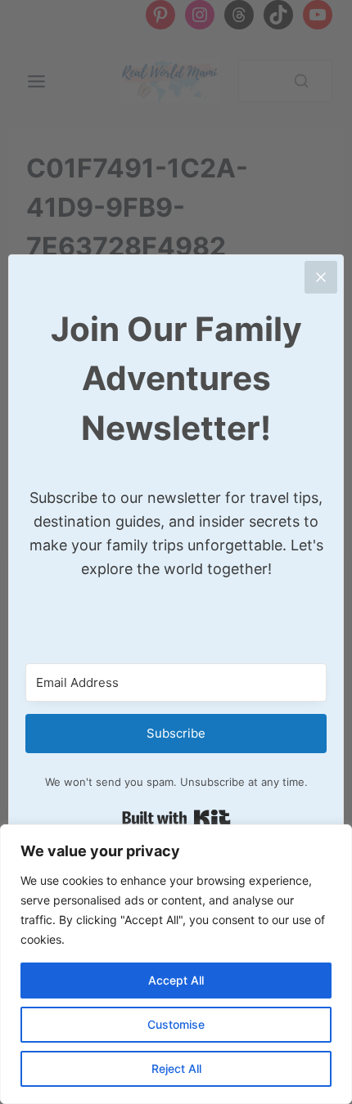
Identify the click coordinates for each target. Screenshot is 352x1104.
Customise (176, 1024)
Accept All (176, 980)
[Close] (321, 277)
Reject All (176, 1068)
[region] (176, 964)
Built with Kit (176, 817)
